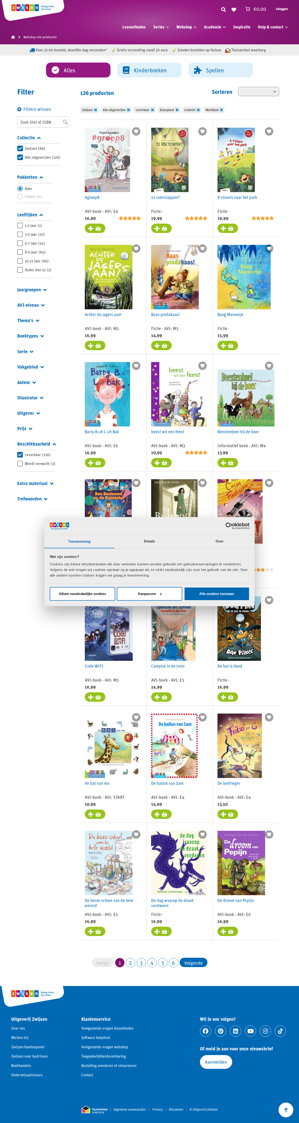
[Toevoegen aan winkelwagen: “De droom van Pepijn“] (227, 931)
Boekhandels (21, 1065)
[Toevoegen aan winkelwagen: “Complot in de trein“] (161, 697)
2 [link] (130, 962)
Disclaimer (176, 1109)
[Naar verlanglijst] (233, 8)
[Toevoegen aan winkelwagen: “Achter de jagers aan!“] (95, 345)
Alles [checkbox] (28, 188)
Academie (212, 27)
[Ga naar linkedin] (235, 1031)
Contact (87, 1074)
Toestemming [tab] (79, 541)
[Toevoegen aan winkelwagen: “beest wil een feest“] (161, 462)
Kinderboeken (150, 70)
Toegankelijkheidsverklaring (103, 1056)
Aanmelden (216, 1062)
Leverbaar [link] (143, 110)
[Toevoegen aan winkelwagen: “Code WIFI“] (95, 697)
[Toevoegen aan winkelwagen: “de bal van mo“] (95, 814)
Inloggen (282, 9)
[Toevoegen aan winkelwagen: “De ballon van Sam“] (161, 814)
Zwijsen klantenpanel (27, 1046)
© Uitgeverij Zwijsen (203, 1109)
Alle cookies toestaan (216, 594)
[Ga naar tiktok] (280, 1031)
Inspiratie (241, 27)
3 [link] (141, 962)
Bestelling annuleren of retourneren (108, 1065)
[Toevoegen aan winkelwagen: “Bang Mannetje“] (227, 345)
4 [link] (151, 962)
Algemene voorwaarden (130, 1109)
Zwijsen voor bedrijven (29, 1056)
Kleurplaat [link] (167, 110)
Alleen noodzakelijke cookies (82, 594)
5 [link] (162, 962)
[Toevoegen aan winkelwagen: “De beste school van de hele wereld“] (95, 931)
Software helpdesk (95, 1037)
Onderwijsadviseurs (27, 1074)
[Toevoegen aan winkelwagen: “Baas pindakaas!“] (161, 345)
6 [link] (173, 962)
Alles (69, 70)
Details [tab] (149, 541)
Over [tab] (220, 541)
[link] (193, 962)
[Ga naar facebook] (205, 1031)
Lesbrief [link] (189, 110)
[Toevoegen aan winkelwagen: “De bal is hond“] (227, 697)
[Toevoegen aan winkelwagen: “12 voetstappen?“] (161, 228)
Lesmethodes (134, 27)
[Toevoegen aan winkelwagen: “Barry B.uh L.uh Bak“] (95, 462)
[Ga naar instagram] (265, 1031)
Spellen (215, 70)
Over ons (18, 1028)
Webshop (184, 27)
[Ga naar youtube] (250, 1031)
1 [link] (120, 962)
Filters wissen (37, 109)
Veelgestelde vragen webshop (104, 1046)
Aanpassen (147, 594)
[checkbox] (38, 148)
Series (158, 27)
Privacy (158, 1109)
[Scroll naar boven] (285, 1109)
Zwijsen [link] (87, 110)
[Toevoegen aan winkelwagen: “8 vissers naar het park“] (227, 228)
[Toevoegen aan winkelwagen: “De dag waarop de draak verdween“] (161, 931)
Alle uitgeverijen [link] (114, 110)
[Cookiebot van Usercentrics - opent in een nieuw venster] (229, 525)
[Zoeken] (223, 8)
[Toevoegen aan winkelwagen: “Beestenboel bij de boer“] (227, 462)
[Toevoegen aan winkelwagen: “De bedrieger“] (227, 814)
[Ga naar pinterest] (220, 1031)
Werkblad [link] (212, 110)
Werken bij (19, 1037)
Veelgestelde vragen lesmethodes (107, 1028)
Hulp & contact (270, 27)
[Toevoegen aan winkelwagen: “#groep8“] (95, 228)
